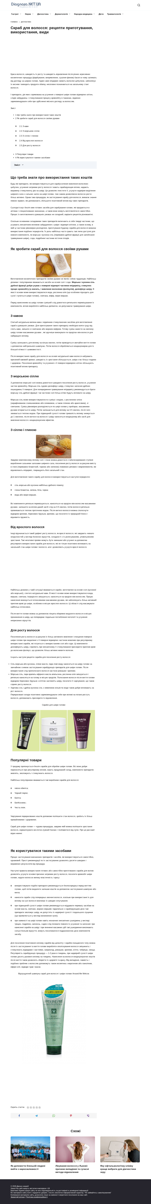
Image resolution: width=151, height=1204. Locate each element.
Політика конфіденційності (37, 1197)
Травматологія (114, 14)
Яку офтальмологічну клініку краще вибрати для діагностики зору (118, 1169)
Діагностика (42, 14)
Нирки (28, 14)
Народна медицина (83, 14)
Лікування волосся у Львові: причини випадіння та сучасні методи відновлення (72, 1169)
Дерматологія (61, 14)
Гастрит (15, 14)
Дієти (101, 14)
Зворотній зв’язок (18, 1197)
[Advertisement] (54, 53)
